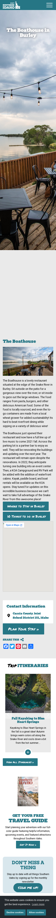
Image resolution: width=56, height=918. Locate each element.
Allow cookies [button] (36, 912)
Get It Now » (28, 844)
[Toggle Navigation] (49, 5)
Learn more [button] (38, 904)
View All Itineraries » (20, 762)
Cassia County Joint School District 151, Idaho (31, 615)
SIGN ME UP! (28, 887)
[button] (8, 714)
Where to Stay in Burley (25, 506)
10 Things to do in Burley (26, 516)
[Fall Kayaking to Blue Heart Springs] (28, 713)
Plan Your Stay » (23, 629)
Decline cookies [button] (15, 912)
